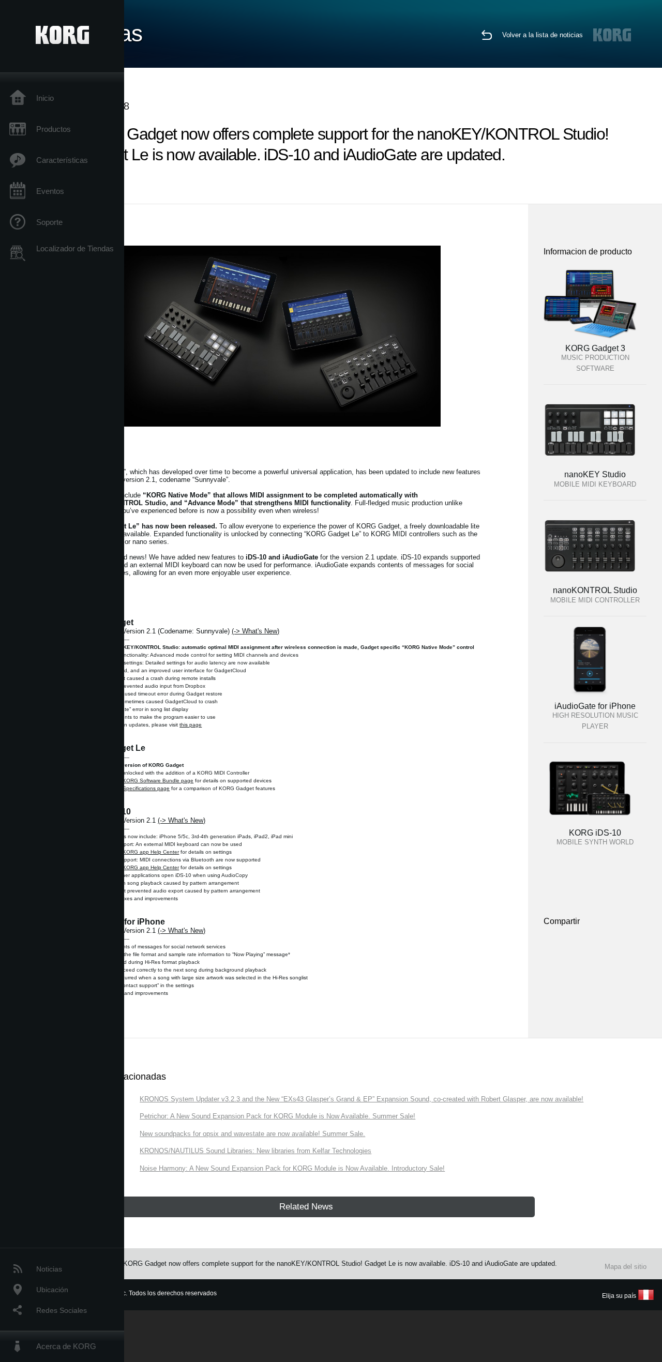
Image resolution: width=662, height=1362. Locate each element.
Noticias (49, 1269)
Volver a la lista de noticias (542, 35)
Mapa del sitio (625, 1266)
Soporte (49, 222)
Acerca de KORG (66, 1346)
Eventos (50, 191)
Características (62, 160)
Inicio (45, 98)
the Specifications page (141, 788)
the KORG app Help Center (146, 852)
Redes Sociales (61, 1310)
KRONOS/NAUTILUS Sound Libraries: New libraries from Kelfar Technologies (255, 1151)
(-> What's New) (255, 631)
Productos (53, 129)
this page (190, 725)
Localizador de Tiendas (75, 248)
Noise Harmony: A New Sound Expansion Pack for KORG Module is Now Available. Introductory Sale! (292, 1168)
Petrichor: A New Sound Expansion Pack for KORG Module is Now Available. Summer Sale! (277, 1116)
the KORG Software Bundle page (153, 780)
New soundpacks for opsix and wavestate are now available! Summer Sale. (252, 1134)
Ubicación (52, 1289)
